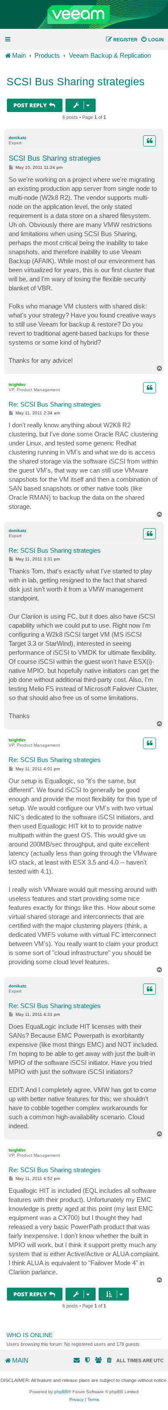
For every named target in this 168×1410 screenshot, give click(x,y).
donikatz (17, 137)
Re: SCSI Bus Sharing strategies (55, 404)
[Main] (84, 14)
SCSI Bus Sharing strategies (75, 81)
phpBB (61, 1391)
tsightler (17, 384)
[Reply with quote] (149, 140)
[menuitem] (152, 39)
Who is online (29, 1335)
